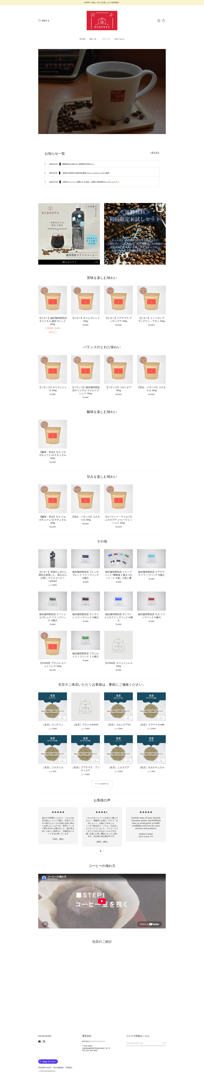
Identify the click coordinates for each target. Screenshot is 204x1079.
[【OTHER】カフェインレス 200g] (118, 645)
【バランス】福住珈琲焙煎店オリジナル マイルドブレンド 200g (85, 390)
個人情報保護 (59, 1067)
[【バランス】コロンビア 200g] (118, 369)
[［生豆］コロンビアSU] (118, 706)
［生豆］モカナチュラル (151, 767)
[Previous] (38, 827)
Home (83, 39)
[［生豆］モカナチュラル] (151, 749)
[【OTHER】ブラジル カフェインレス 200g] (52, 645)
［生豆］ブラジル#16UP (85, 725)
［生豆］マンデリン (52, 725)
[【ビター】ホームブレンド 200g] (85, 300)
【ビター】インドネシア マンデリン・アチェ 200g (151, 319)
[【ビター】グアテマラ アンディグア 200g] (118, 300)
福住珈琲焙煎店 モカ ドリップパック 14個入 (151, 615)
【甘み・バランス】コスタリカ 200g (151, 389)
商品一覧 (92, 39)
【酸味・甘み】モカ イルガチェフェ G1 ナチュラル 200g (52, 455)
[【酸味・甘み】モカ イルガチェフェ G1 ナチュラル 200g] (52, 434)
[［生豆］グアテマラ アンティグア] (85, 749)
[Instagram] (44, 1042)
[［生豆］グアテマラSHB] (151, 706)
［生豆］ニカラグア (118, 767)
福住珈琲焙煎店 (50, 1071)
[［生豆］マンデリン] (52, 706)
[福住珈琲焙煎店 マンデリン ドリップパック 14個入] (85, 601)
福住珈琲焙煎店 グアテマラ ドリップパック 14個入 (151, 573)
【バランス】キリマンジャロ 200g (52, 389)
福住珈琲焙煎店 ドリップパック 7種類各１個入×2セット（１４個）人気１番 (118, 575)
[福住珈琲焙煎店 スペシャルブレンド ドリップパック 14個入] (52, 601)
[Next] (165, 827)
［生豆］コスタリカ (52, 767)
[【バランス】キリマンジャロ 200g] (52, 369)
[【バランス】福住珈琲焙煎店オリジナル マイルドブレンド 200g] (85, 369)
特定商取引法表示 (44, 1067)
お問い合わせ (119, 39)
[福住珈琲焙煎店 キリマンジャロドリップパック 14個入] (118, 601)
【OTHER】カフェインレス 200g (118, 664)
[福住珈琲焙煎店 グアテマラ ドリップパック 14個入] (151, 558)
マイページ (106, 39)
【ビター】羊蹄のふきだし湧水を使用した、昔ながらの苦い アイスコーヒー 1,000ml (52, 576)
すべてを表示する (102, 784)
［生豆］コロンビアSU (118, 725)
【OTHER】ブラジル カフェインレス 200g (52, 664)
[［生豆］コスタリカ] (52, 749)
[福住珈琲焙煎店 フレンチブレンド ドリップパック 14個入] (85, 558)
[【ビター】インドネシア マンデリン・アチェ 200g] (151, 300)
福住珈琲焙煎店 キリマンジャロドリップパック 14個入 (118, 617)
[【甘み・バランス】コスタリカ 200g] (151, 369)
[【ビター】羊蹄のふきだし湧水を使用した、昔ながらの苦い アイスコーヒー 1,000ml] (52, 558)
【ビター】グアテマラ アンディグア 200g (118, 319)
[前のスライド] (40, 91)
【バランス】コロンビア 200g (119, 389)
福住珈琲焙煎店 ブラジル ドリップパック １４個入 (85, 655)
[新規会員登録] (164, 1043)
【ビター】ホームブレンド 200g (85, 319)
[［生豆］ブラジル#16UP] (85, 706)
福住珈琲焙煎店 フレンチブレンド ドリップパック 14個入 (85, 575)
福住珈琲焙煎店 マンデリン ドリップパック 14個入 (85, 615)
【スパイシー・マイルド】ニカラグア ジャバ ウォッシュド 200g (118, 520)
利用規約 (69, 1067)
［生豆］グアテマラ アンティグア (85, 769)
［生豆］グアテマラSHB (151, 725)
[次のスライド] (163, 91)
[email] (39, 1042)
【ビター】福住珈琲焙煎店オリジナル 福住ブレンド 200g (52, 321)
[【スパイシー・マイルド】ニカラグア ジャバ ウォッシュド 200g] (118, 498)
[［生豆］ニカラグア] (118, 749)
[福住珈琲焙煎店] (102, 20)
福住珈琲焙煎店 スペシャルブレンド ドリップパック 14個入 (52, 617)
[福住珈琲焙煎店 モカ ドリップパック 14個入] (151, 601)
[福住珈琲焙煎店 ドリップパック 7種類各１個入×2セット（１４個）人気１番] (118, 558)
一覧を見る (154, 152)
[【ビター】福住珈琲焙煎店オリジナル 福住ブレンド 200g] (52, 300)
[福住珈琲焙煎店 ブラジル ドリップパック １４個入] (85, 640)
